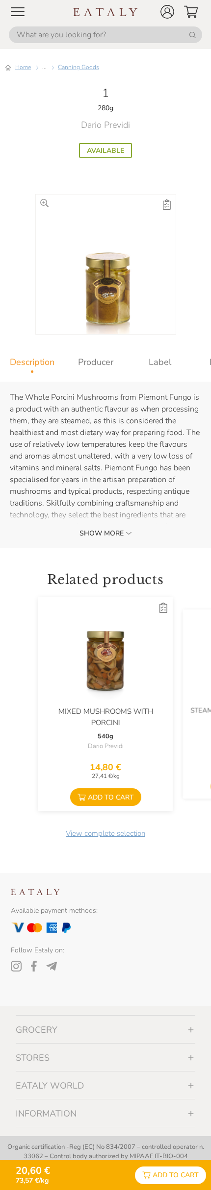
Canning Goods (78, 67)
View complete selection (105, 833)
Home (23, 67)
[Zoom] (44, 203)
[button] (167, 12)
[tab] (32, 362)
